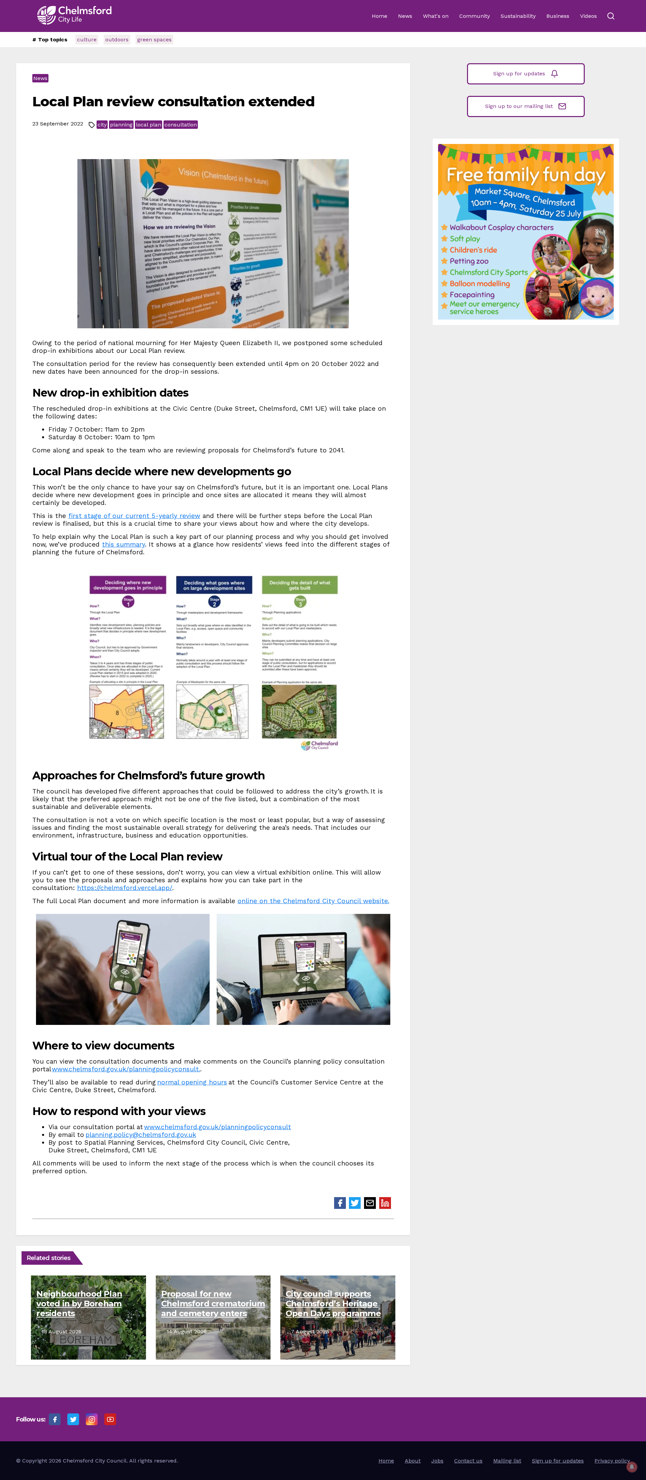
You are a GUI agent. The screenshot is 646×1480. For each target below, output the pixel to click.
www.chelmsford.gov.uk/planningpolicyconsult (217, 1127)
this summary (123, 544)
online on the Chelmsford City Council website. (313, 901)
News (405, 16)
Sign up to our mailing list (519, 106)
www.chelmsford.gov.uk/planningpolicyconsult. (126, 1069)
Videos (588, 16)
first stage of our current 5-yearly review (134, 516)
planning (121, 124)
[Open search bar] (610, 16)
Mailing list (507, 1460)
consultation (181, 124)
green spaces (154, 39)
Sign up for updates (519, 73)
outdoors (117, 39)
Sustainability (518, 16)
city (102, 124)
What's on (435, 16)
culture (87, 39)
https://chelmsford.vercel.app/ (124, 888)
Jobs (437, 1460)
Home (379, 16)
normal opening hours (192, 1082)
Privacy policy (612, 1460)
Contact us (468, 1460)
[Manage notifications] (631, 1467)
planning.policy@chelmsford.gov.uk (140, 1135)
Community (474, 16)
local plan (148, 124)
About (413, 1460)
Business (557, 16)
